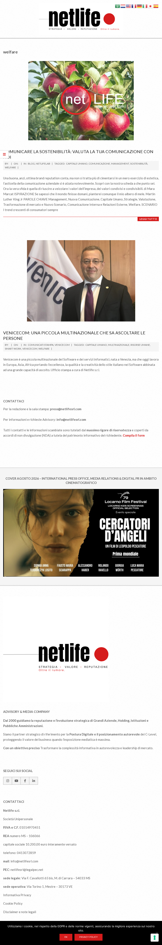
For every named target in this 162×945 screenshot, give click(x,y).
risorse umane (140, 344)
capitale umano (77, 163)
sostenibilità (138, 163)
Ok (66, 937)
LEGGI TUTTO (148, 219)
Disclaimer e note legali (19, 912)
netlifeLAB (43, 163)
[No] (157, 933)
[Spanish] (156, 6)
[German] (139, 6)
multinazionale (119, 344)
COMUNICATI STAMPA (41, 344)
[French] (134, 6)
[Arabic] (117, 6)
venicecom (29, 348)
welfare (10, 167)
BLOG (31, 163)
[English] (128, 6)
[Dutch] (123, 6)
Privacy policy (88, 937)
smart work (13, 348)
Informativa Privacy (17, 895)
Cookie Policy (13, 903)
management (120, 163)
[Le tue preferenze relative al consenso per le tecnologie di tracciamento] (155, 938)
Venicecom (62, 344)
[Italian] (145, 6)
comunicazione (99, 163)
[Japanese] (150, 6)
